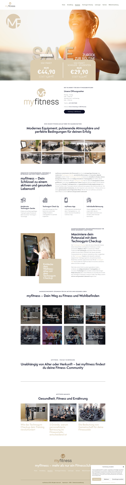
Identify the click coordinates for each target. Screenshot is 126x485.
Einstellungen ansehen (117, 479)
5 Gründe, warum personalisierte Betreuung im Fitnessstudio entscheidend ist (59, 429)
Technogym (78, 256)
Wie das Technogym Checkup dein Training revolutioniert (32, 427)
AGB (70, 482)
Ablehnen (106, 479)
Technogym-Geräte (68, 175)
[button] (123, 466)
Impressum (113, 482)
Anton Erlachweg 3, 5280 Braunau (77, 106)
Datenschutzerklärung (106, 482)
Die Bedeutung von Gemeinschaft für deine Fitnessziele (90, 427)
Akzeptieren (97, 479)
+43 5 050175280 (73, 103)
